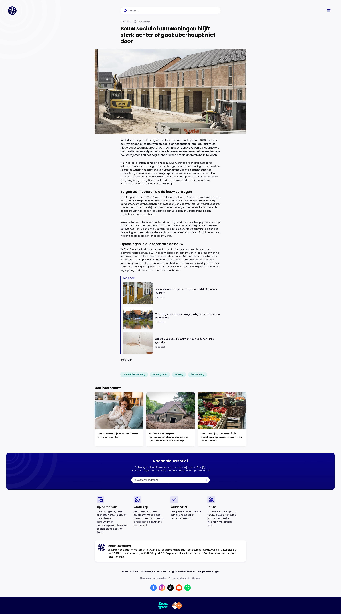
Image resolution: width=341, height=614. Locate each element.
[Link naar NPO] (177, 606)
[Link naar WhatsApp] (187, 587)
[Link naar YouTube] (179, 587)
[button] (328, 10)
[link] (134, 374)
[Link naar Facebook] (153, 587)
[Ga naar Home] (12, 10)
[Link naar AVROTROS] (163, 606)
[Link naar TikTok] (170, 587)
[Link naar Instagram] (162, 587)
